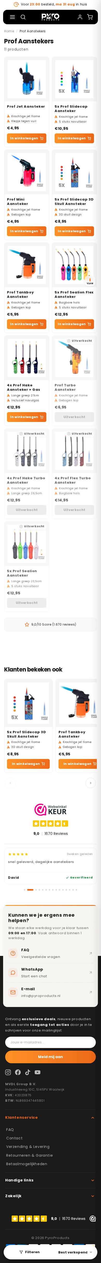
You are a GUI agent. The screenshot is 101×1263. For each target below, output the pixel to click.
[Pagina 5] (43, 890)
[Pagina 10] (59, 890)
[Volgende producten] (90, 783)
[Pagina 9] (56, 890)
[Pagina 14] (73, 890)
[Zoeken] (23, 17)
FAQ (10, 1129)
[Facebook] (18, 1072)
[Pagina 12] (66, 890)
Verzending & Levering (28, 1146)
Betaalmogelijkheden (26, 1163)
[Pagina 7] (49, 890)
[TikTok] (28, 1072)
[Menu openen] (12, 17)
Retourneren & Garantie (29, 1155)
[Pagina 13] (69, 890)
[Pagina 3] (36, 890)
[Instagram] (8, 1072)
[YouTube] (37, 1072)
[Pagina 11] (63, 890)
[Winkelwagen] (90, 17)
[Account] (80, 17)
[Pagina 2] (30, 890)
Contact (14, 1138)
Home (9, 31)
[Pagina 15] (76, 890)
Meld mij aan (50, 1056)
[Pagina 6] (46, 890)
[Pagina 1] (24, 890)
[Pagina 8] (53, 890)
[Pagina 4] (39, 890)
